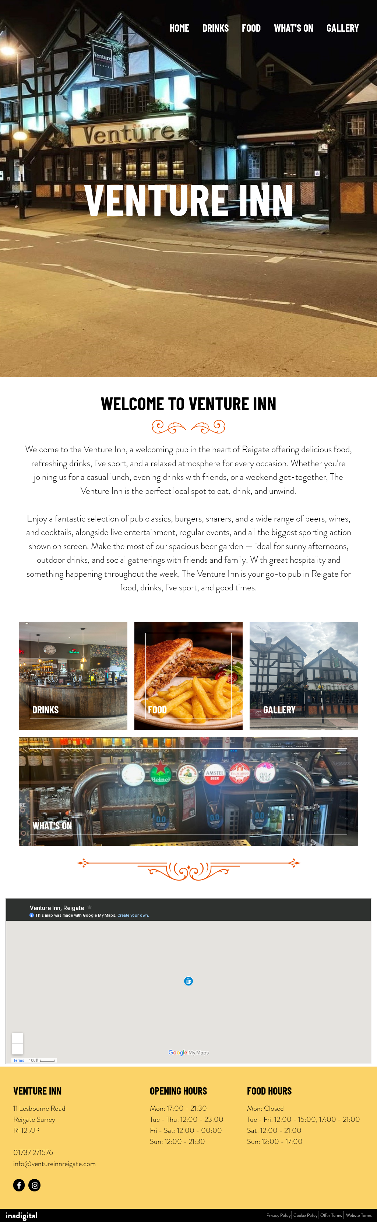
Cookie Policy (305, 1215)
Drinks (215, 29)
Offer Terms (331, 1215)
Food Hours (269, 1092)
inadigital (22, 1215)
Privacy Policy (278, 1215)
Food (251, 29)
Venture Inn (37, 1092)
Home (179, 29)
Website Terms (358, 1215)
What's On (293, 29)
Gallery (343, 29)
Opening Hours (178, 1092)
